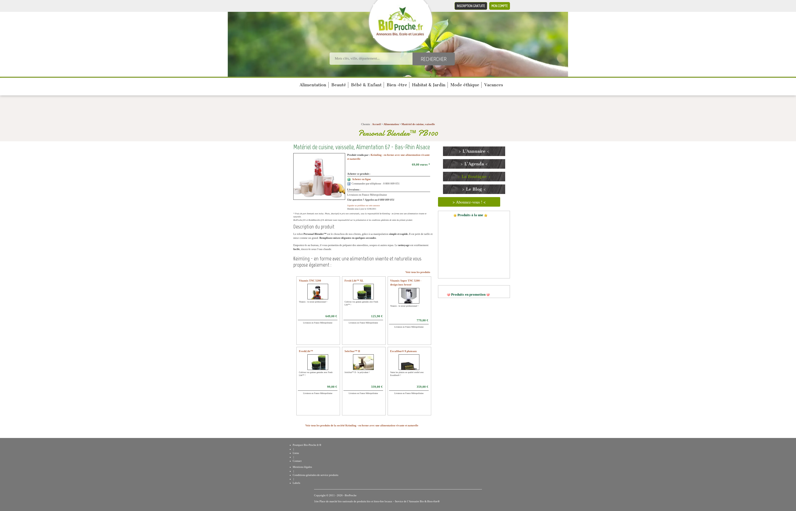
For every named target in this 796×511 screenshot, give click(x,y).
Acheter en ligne (361, 179)
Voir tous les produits (417, 272)
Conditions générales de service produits (315, 475)
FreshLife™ (306, 351)
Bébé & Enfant (366, 84)
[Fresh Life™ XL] (363, 294)
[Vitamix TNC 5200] (317, 294)
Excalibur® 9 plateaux (403, 351)
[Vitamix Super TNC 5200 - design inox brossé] (409, 298)
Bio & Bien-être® (430, 501)
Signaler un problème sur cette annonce (363, 205)
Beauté (338, 84)
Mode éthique (464, 84)
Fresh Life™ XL (354, 280)
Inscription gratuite (471, 6)
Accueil (376, 124)
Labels (296, 483)
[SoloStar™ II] (364, 364)
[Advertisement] (474, 333)
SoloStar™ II (352, 351)
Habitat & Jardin (428, 84)
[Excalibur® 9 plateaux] (409, 364)
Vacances (493, 84)
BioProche (351, 495)
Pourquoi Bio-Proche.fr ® (307, 445)
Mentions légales (302, 467)
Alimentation (313, 84)
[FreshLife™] (317, 364)
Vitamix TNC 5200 (310, 280)
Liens (296, 453)
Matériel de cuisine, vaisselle (418, 124)
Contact (297, 461)
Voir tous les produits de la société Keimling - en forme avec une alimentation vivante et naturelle (361, 425)
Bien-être (397, 84)
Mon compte (499, 6)
